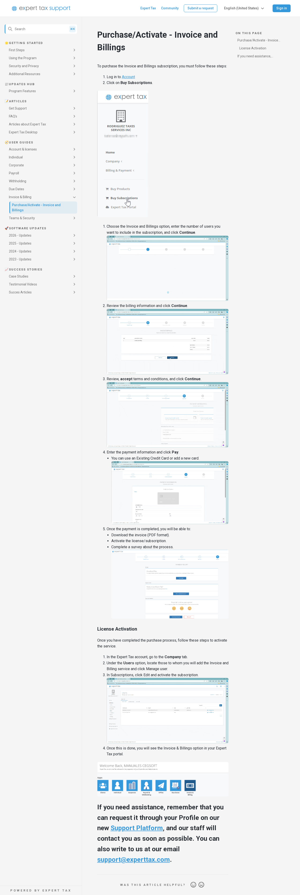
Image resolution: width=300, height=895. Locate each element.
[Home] (41, 8)
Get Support (18, 108)
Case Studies (18, 276)
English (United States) (241, 8)
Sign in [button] (281, 8)
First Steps (17, 50)
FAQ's (13, 116)
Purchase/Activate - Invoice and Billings (36, 207)
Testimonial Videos (23, 284)
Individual (16, 157)
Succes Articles (20, 292)
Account (128, 77)
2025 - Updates (20, 243)
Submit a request (201, 8)
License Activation (252, 48)
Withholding (17, 181)
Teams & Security (22, 218)
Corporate (16, 165)
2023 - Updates (20, 259)
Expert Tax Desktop (23, 132)
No (201, 885)
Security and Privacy (24, 66)
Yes (193, 885)
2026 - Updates (20, 235)
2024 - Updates (20, 251)
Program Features (22, 91)
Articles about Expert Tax (27, 124)
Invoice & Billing (20, 197)
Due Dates (16, 189)
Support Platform (137, 828)
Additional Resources (24, 74)
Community (170, 8)
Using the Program (23, 58)
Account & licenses (23, 149)
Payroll (14, 173)
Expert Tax (148, 8)
